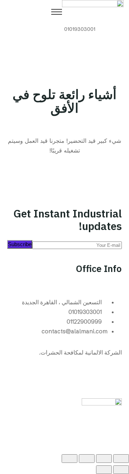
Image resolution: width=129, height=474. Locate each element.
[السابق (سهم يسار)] (121, 469)
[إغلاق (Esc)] (69, 458)
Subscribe (20, 244)
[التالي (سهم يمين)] (104, 469)
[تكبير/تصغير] (121, 458)
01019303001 (79, 29)
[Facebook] (113, 379)
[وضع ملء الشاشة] (104, 458)
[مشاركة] (87, 458)
